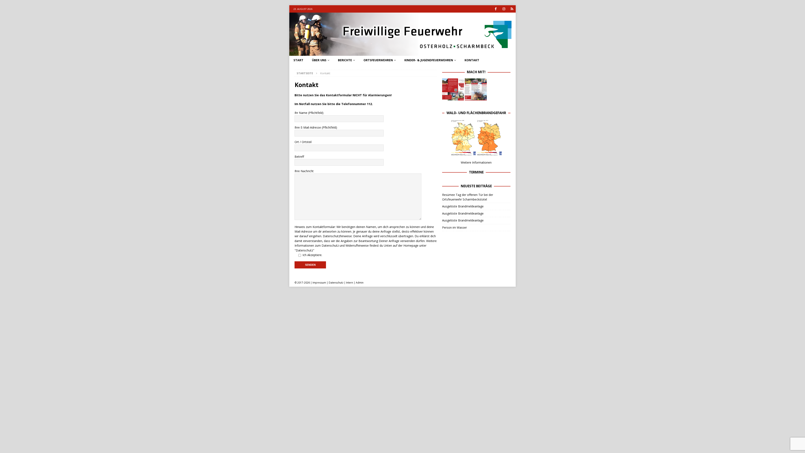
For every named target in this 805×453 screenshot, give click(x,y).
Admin (360, 282)
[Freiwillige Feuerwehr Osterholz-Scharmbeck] (402, 53)
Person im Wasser (454, 227)
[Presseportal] (512, 9)
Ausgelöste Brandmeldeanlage (463, 206)
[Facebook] (495, 9)
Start (298, 60)
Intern (349, 282)
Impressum (319, 282)
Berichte (345, 60)
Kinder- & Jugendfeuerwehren (428, 60)
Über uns (319, 60)
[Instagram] (504, 9)
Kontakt (472, 60)
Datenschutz (336, 282)
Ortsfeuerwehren (378, 60)
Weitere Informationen (476, 162)
